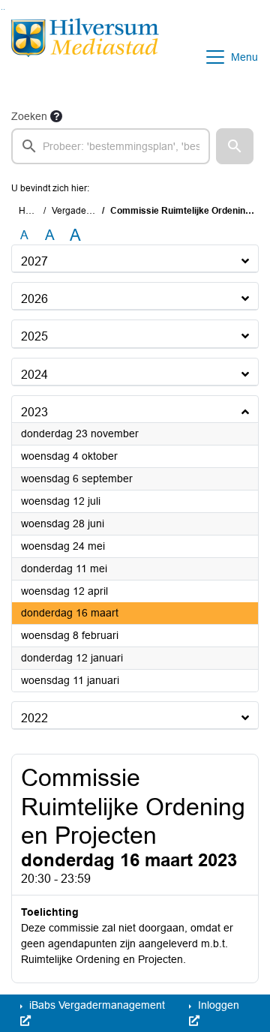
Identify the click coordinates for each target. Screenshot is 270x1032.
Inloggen (217, 1005)
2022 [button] (34, 718)
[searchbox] (110, 146)
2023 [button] (34, 412)
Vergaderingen (82, 211)
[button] (235, 146)
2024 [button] (34, 374)
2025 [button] (34, 336)
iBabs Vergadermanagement (95, 1005)
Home (31, 211)
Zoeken (29, 116)
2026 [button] (34, 298)
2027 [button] (34, 261)
